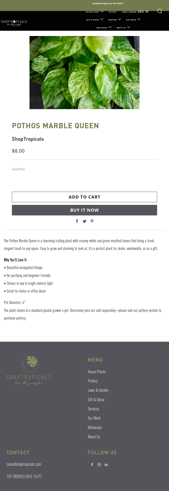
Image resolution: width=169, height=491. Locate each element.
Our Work (131, 20)
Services (112, 20)
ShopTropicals (28, 138)
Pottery (113, 12)
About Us (121, 28)
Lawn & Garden (129, 12)
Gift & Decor (92, 20)
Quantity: (19, 169)
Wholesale (102, 28)
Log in (143, 11)
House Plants (92, 12)
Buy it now (84, 210)
